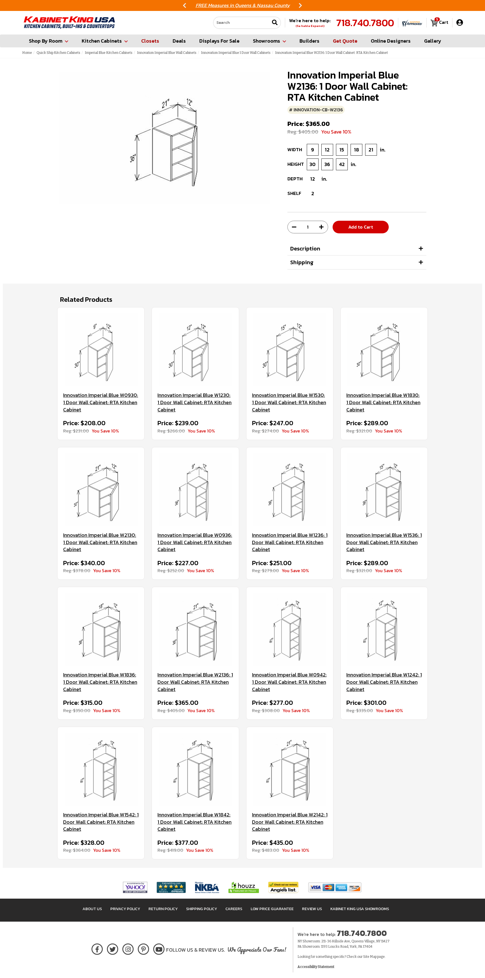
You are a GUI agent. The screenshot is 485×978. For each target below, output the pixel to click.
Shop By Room (45, 41)
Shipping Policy (201, 909)
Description (305, 248)
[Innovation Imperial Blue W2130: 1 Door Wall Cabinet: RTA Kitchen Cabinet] (101, 489)
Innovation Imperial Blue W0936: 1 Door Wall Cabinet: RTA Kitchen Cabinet (194, 542)
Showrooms (266, 41)
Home (27, 53)
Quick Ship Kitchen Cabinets (58, 53)
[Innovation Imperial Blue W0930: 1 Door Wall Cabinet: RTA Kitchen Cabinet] (101, 349)
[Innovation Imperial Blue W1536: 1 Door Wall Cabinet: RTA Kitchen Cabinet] (384, 489)
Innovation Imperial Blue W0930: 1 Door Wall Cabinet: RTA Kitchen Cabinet (100, 402)
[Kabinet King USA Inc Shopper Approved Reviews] (412, 22)
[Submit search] (274, 22)
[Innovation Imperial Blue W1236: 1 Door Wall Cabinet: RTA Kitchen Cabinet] (290, 489)
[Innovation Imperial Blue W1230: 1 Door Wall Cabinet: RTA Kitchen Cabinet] (195, 349)
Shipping (302, 262)
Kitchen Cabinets (102, 41)
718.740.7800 (365, 23)
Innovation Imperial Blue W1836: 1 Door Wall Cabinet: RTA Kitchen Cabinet (100, 682)
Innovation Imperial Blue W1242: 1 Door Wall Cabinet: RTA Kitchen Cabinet (384, 682)
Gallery (432, 41)
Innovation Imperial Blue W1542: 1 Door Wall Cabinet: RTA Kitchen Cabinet (101, 822)
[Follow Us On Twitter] (112, 948)
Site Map (370, 957)
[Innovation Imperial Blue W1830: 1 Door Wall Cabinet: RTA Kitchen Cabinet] (384, 349)
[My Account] (459, 22)
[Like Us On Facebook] (97, 948)
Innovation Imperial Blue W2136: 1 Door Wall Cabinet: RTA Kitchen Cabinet (195, 682)
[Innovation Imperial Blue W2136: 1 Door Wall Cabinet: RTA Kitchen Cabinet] (195, 629)
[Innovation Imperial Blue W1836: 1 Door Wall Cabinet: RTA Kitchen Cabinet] (101, 629)
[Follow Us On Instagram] (128, 948)
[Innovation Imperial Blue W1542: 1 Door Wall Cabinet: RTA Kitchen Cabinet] (101, 769)
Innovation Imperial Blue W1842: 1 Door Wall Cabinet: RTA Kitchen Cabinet (194, 822)
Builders (309, 41)
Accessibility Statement (316, 967)
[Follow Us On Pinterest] (143, 948)
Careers (233, 909)
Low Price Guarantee (272, 909)
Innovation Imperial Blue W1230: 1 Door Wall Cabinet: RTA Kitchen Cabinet (194, 402)
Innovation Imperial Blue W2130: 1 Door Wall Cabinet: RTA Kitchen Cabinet (100, 542)
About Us (92, 909)
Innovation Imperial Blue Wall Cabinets (166, 53)
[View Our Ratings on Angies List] (283, 887)
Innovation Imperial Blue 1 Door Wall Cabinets (236, 53)
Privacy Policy (125, 909)
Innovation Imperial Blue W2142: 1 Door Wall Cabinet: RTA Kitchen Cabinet (290, 822)
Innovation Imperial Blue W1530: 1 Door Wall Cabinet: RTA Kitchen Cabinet (289, 402)
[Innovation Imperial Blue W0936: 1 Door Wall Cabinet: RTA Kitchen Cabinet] (195, 489)
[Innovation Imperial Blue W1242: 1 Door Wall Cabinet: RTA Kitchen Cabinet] (384, 629)
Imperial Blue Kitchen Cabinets (108, 53)
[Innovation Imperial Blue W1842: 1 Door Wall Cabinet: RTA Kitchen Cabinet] (195, 769)
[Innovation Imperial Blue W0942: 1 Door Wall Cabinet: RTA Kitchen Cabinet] (290, 629)
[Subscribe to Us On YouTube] (159, 948)
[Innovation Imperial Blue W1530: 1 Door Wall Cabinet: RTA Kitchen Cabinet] (290, 349)
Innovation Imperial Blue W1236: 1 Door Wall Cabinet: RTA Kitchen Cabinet (290, 542)
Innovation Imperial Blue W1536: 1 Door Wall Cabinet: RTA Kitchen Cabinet (384, 542)
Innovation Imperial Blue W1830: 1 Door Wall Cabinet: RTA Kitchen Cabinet (383, 402)
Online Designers (391, 41)
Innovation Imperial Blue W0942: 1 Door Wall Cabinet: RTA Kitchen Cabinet (289, 682)
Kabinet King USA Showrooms (359, 909)
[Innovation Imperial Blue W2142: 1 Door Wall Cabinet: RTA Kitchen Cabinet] (290, 769)
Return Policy (163, 909)
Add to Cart (360, 227)
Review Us (312, 909)
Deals (179, 41)
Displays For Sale (219, 41)
